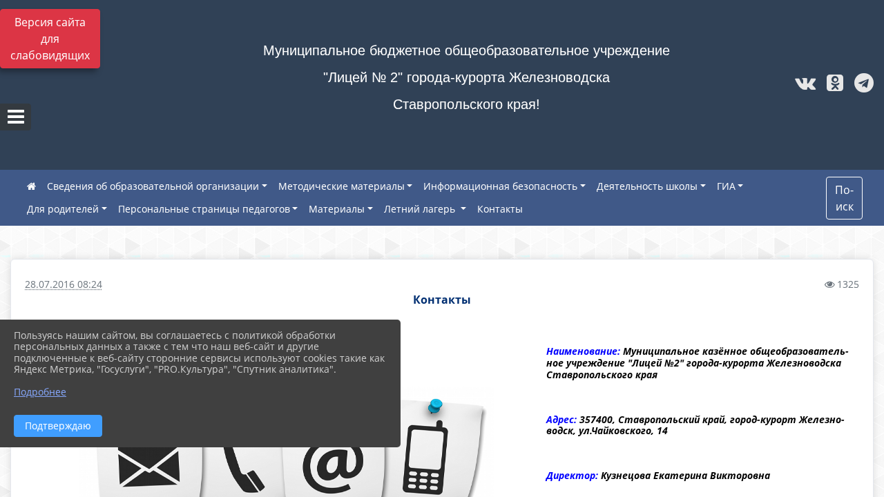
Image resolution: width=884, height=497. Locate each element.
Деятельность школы (647, 186)
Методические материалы (341, 186)
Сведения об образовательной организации (153, 186)
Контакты (500, 208)
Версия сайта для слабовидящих (50, 38)
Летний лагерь (421, 208)
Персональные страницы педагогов (204, 208)
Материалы (337, 208)
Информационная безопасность (500, 186)
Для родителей (63, 208)
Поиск (844, 198)
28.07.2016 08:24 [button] (63, 284)
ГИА (726, 186)
